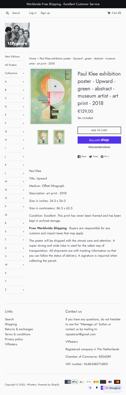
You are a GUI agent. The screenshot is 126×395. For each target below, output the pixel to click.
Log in (33, 13)
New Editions (12, 56)
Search (9, 319)
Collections (14, 73)
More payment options (99, 146)
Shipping (11, 324)
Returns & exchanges (19, 329)
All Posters (11, 65)
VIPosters (11, 344)
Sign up (45, 13)
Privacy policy (14, 339)
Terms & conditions (17, 334)
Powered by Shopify (48, 384)
